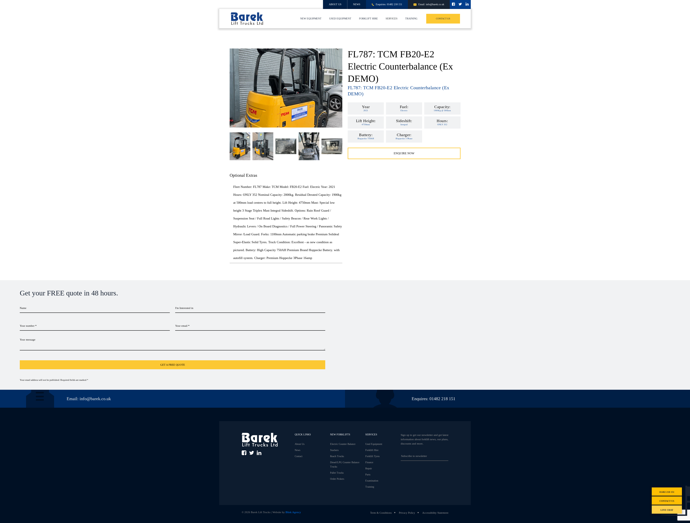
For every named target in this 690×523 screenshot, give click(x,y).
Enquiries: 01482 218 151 (389, 4)
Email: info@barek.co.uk (431, 4)
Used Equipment (340, 18)
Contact (298, 456)
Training (411, 18)
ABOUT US (335, 4)
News (297, 450)
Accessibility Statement (435, 512)
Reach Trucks (337, 456)
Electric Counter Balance (342, 444)
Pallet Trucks (337, 472)
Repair (368, 468)
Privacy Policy (407, 512)
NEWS (356, 4)
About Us (299, 444)
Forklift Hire (368, 18)
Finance (369, 462)
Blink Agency (293, 512)
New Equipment (310, 18)
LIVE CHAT (667, 510)
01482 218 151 (666, 492)
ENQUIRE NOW (404, 153)
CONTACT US (443, 18)
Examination (371, 480)
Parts (367, 474)
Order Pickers (337, 479)
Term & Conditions (381, 512)
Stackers (334, 450)
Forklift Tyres (372, 456)
